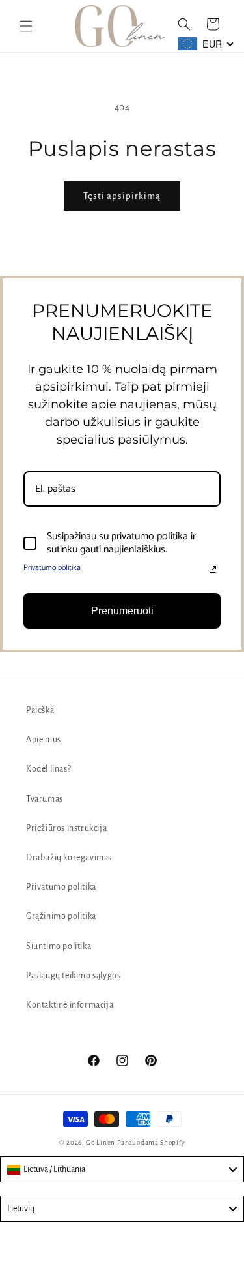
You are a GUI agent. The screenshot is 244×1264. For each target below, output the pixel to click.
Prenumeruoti (122, 610)
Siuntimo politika (58, 946)
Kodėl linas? (48, 769)
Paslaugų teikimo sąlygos (73, 975)
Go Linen (101, 1142)
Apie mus (43, 739)
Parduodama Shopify (151, 1142)
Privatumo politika (52, 568)
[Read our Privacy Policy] (213, 569)
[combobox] (122, 1169)
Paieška (40, 710)
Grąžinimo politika (61, 916)
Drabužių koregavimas (69, 857)
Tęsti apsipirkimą (122, 196)
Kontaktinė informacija (69, 1005)
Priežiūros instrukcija (66, 828)
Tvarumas (44, 799)
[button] (26, 26)
